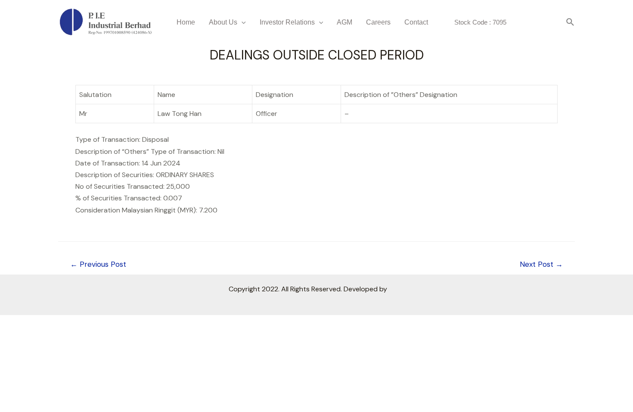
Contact (416, 22)
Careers (378, 22)
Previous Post (98, 264)
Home (186, 22)
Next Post (541, 264)
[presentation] (241, 22)
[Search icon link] (570, 22)
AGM (344, 22)
